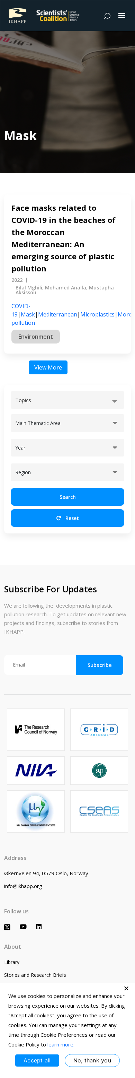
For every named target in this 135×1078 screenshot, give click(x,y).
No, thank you (92, 1060)
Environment (35, 336)
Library (11, 962)
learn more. (60, 1044)
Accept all (37, 1060)
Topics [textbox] (23, 400)
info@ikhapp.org (23, 886)
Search (68, 497)
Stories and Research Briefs (35, 975)
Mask (28, 314)
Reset (71, 518)
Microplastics (97, 314)
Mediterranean (57, 314)
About (12, 946)
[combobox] (67, 400)
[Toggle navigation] (121, 15)
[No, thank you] (126, 988)
